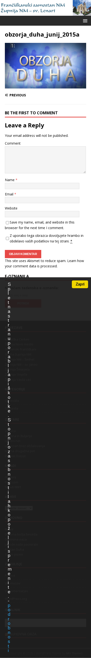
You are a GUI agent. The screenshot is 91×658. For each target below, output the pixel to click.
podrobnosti (9, 628)
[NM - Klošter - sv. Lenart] (45, 12)
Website (11, 208)
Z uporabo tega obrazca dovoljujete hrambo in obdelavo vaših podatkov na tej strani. (46, 238)
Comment (13, 143)
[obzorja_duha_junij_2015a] (45, 86)
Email (9, 194)
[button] (84, 20)
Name (10, 180)
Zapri (80, 284)
